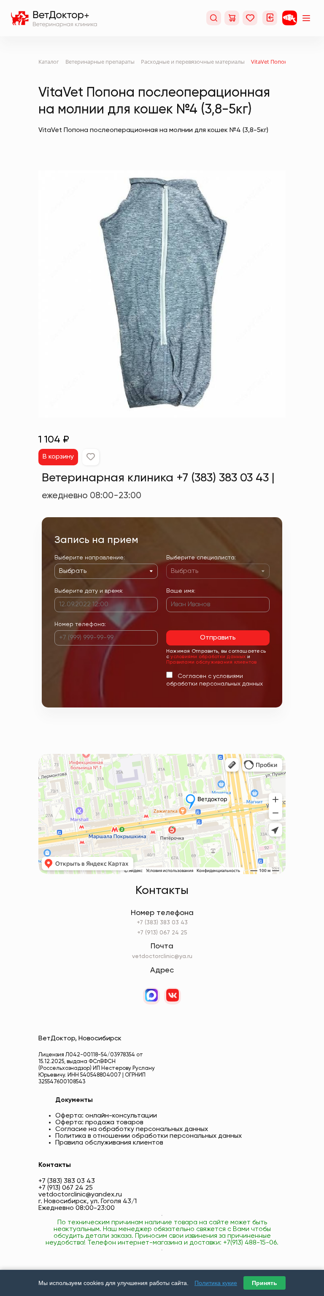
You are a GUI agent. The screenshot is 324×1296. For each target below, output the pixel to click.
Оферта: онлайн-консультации (106, 1115)
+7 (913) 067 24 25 (162, 933)
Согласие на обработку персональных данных (131, 1129)
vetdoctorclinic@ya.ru (162, 956)
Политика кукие (215, 1283)
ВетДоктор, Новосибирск (80, 1038)
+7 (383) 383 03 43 (162, 923)
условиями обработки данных (208, 656)
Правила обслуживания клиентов (109, 1142)
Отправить (218, 637)
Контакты (54, 1165)
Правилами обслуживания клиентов (211, 662)
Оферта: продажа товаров (99, 1122)
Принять (264, 1283)
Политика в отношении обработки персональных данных (148, 1136)
